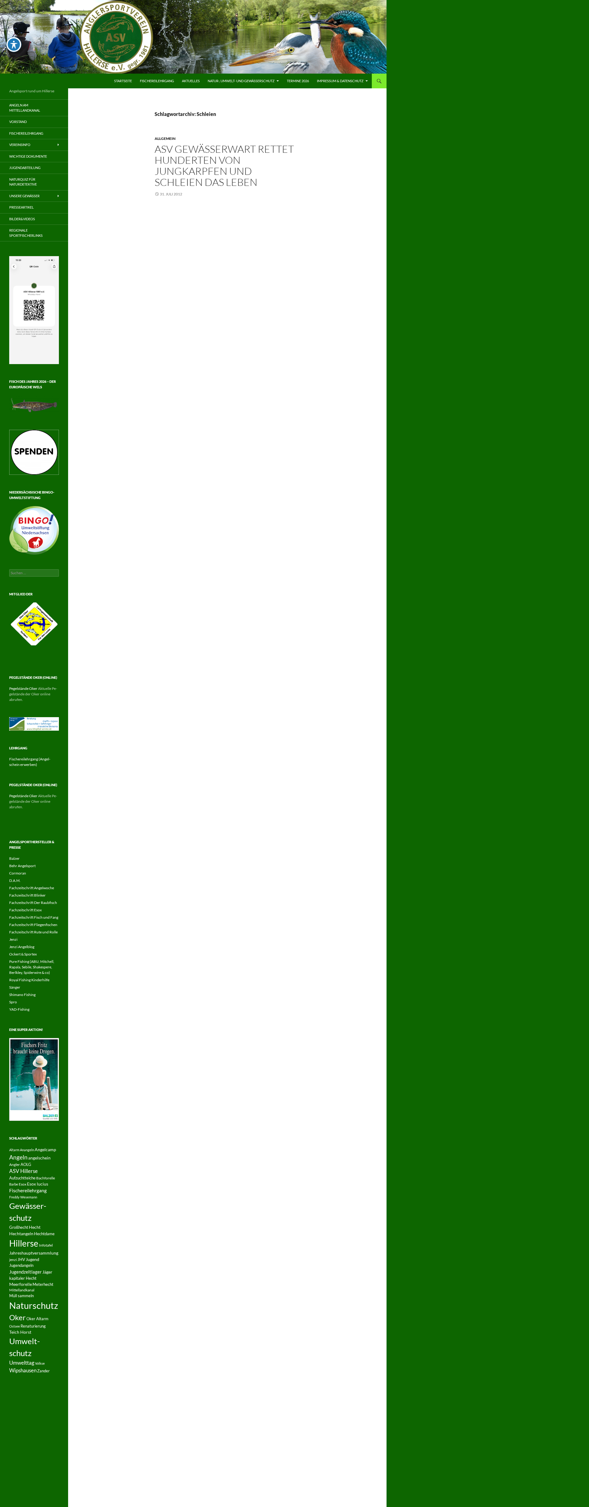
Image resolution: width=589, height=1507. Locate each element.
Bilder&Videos (22, 219)
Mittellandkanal (21, 1290)
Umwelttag (21, 1362)
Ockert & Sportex (23, 954)
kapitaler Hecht (23, 1278)
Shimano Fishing (22, 994)
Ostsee (14, 1326)
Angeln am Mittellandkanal (24, 107)
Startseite (123, 81)
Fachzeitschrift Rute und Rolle (33, 932)
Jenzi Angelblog (21, 946)
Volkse (40, 1363)
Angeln (18, 1157)
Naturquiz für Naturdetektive (23, 181)
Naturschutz (33, 1305)
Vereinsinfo (19, 145)
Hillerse (23, 1243)
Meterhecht (43, 1284)
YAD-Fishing (19, 1009)
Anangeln (27, 1150)
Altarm (14, 1150)
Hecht (34, 1227)
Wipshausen (23, 1370)
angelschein (39, 1157)
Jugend (32, 1259)
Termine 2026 (298, 81)
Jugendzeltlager (25, 1271)
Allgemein (165, 138)
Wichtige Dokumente (28, 156)
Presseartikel (21, 207)
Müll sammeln (21, 1295)
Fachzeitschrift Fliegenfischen (33, 924)
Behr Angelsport (22, 865)
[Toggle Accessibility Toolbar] (13, 44)
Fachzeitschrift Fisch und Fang (33, 917)
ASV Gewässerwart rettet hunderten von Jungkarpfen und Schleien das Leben (224, 165)
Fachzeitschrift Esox (25, 910)
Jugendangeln (21, 1265)
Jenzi (13, 939)
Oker (17, 1317)
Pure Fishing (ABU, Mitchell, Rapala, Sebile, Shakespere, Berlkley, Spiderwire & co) (31, 967)
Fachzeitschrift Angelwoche (31, 888)
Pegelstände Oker (23, 688)
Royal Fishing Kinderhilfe (29, 980)
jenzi (13, 1259)
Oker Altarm (37, 1318)
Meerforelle (20, 1284)
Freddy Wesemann (23, 1197)
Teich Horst (20, 1332)
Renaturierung (33, 1326)
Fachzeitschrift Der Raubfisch (33, 902)
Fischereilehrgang (157, 81)
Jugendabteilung (24, 168)
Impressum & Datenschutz (340, 81)
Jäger (47, 1272)
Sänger (14, 987)
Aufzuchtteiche (22, 1177)
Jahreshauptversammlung (33, 1252)
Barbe (13, 1184)
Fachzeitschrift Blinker (27, 895)
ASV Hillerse (23, 1171)
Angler (14, 1164)
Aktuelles (191, 81)
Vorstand (18, 122)
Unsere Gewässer (24, 196)
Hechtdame (44, 1233)
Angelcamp (45, 1149)
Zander (43, 1370)
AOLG (26, 1164)
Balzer (14, 858)
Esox (22, 1184)
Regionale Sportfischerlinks (26, 232)
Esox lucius (37, 1184)
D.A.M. (15, 880)
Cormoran (17, 873)
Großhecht (18, 1227)
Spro (13, 1002)
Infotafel (46, 1245)
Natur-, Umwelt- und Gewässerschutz (241, 81)
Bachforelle (45, 1178)
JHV (21, 1259)
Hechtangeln (21, 1233)
